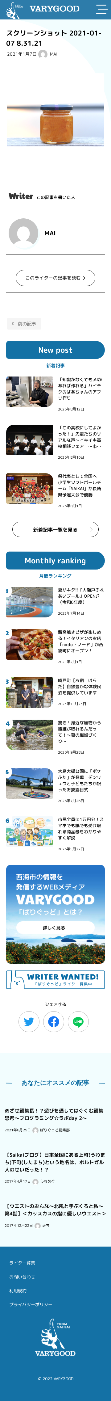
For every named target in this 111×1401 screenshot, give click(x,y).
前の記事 (27, 323)
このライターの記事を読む (53, 277)
